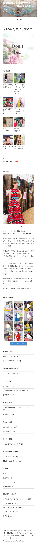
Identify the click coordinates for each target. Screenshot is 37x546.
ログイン (6, 474)
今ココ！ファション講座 (11, 444)
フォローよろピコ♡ (20, 343)
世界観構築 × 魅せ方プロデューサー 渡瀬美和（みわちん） (18, 6)
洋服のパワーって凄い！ (19, 130)
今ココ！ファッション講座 (12, 507)
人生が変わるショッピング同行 (14, 390)
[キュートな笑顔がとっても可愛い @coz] (8, 326)
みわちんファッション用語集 (19, 147)
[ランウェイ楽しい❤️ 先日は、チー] (28, 336)
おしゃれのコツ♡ (9, 386)
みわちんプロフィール (10, 361)
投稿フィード (7, 478)
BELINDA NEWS (9, 457)
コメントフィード (9, 482)
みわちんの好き (8, 431)
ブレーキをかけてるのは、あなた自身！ (19, 111)
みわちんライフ (8, 427)
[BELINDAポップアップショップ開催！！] (8, 306)
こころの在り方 (8, 373)
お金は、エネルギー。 (8, 147)
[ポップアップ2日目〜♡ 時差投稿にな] (18, 316)
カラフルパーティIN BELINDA (8, 130)
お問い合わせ (7, 516)
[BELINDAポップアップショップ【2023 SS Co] (18, 326)
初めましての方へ (9, 356)
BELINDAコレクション (11, 461)
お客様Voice (7, 395)
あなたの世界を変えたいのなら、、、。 (8, 111)
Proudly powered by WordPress (13, 541)
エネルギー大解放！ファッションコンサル (17, 407)
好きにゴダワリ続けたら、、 (8, 86)
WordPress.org (8, 486)
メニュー (20, 19)
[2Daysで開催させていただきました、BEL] (28, 316)
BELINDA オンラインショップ (13, 503)
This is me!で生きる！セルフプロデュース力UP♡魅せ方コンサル (19, 89)
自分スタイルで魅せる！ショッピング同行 (17, 499)
